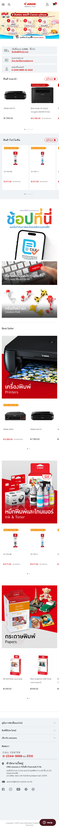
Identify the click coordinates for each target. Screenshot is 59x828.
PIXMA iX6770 (9, 108)
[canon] (33, 793)
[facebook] (3, 792)
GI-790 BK (8, 171)
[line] (26, 792)
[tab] (29, 723)
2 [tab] (31, 37)
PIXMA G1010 (8, 429)
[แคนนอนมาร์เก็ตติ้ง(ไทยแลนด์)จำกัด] (28, 808)
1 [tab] (27, 37)
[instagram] (11, 792)
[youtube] (18, 792)
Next (52, 26)
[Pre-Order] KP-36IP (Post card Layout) (40, 681)
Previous (7, 26)
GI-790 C (35, 171)
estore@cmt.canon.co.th (19, 781)
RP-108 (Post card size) (12, 679)
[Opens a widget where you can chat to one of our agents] (47, 822)
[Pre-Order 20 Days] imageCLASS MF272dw (40, 110)
